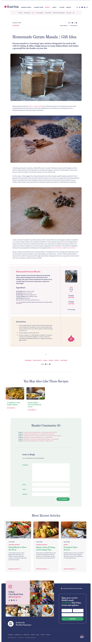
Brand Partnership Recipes (59, 12)
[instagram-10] (48, 599)
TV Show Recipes (39, 12)
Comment (25, 465)
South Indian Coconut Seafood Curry (34, 405)
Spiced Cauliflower (57, 248)
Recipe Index (27, 12)
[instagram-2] (48, 587)
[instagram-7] (12, 611)
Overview (20, 12)
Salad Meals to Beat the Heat (17, 548)
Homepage (10, 634)
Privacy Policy (20, 637)
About (54, 7)
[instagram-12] (36, 599)
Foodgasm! (16, 25)
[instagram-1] (36, 587)
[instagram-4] (24, 611)
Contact (68, 7)
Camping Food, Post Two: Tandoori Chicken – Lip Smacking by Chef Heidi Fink (42, 435)
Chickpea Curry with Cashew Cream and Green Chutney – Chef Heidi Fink (41, 439)
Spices (57, 360)
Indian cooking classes (35, 106)
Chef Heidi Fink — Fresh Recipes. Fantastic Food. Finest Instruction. (11, 6)
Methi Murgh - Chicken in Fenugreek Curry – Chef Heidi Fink (37, 437)
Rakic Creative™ (33, 637)
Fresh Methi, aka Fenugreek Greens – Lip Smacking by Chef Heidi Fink (40, 432)
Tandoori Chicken (71, 248)
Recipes (47, 7)
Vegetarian (63, 360)
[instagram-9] (48, 611)
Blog (33, 12)
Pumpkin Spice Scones (71, 548)
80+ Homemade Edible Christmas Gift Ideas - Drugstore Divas (38, 440)
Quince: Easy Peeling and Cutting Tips (45, 548)
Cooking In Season (14, 544)
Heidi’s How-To (37, 360)
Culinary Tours (38, 7)
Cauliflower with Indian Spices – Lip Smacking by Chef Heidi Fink (38, 434)
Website (24, 494)
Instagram (16, 596)
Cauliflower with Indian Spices (13, 404)
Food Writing (48, 12)
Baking (66, 544)
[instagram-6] (36, 611)
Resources (69, 12)
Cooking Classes (26, 7)
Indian (45, 360)
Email (24, 489)
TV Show (61, 7)
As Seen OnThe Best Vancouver (23, 623)
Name (24, 484)
